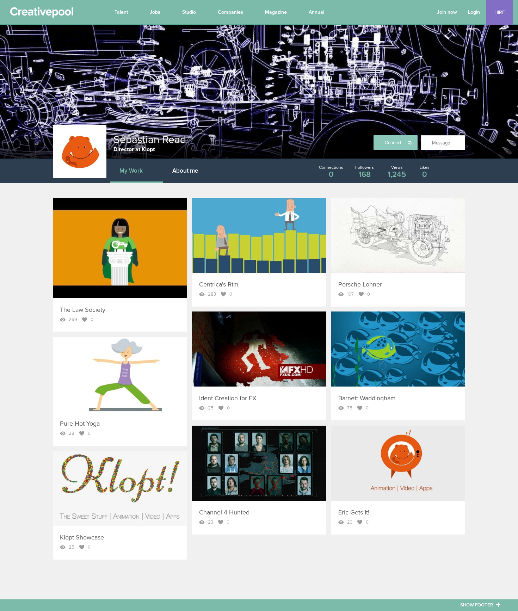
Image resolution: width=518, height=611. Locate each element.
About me (185, 170)
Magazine (276, 12)
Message (441, 143)
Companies (230, 12)
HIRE (499, 13)
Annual (316, 12)
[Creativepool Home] (41, 14)
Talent (121, 12)
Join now (447, 12)
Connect (393, 143)
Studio (189, 12)
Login (474, 12)
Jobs (155, 12)
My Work (131, 170)
